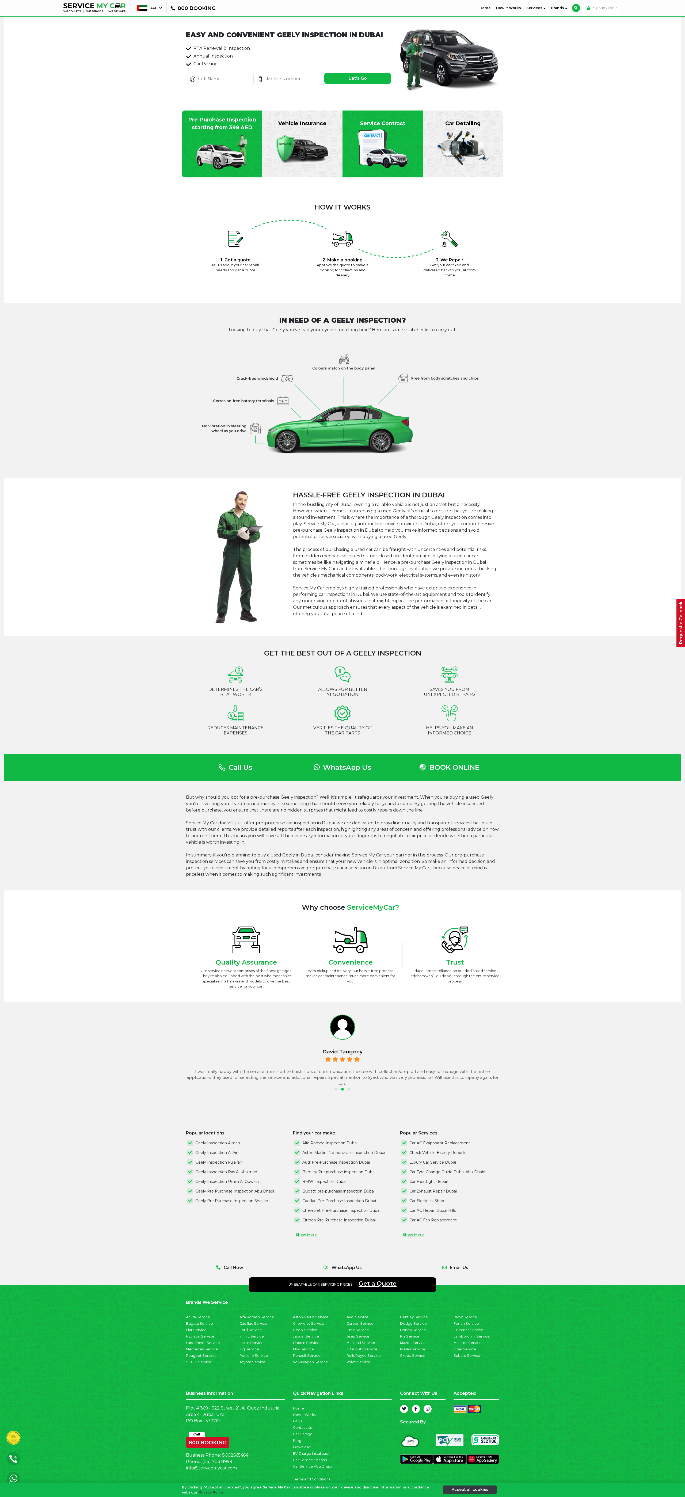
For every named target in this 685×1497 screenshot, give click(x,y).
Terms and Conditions (311, 1479)
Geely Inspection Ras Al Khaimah (226, 1172)
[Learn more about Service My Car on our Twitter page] (404, 1409)
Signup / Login (605, 8)
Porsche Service (253, 1356)
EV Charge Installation (311, 1454)
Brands (558, 8)
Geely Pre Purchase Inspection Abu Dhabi (234, 1191)
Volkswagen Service (310, 1362)
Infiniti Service (251, 1336)
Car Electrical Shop (426, 1200)
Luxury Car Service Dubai (432, 1162)
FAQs (297, 1421)
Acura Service (198, 1317)
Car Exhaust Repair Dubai (433, 1191)
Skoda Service (412, 1356)
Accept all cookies (470, 1489)
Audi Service (357, 1317)
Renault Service (307, 1356)
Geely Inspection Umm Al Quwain (227, 1181)
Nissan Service (412, 1349)
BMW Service (465, 1317)
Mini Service (303, 1349)
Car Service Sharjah (310, 1460)
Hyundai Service (200, 1336)
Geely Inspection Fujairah (218, 1162)
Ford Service (250, 1330)
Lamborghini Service (472, 1336)
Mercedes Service (202, 1349)
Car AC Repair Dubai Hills (432, 1210)
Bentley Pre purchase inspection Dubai (338, 1172)
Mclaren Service (468, 1343)
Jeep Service (358, 1336)
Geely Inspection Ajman (217, 1143)
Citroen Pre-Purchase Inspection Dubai (339, 1220)
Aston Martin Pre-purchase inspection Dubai (343, 1152)
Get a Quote (378, 1283)
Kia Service (410, 1336)
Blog (297, 1441)
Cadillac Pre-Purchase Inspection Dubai (339, 1200)
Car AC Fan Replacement (433, 1220)
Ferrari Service (466, 1323)
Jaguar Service (306, 1336)
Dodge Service (413, 1323)
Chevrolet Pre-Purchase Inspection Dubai (341, 1210)
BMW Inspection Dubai (324, 1181)
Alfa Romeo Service (256, 1317)
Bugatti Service (199, 1323)
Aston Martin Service (311, 1317)
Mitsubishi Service (362, 1349)
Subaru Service (467, 1356)
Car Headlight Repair (428, 1181)
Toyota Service (252, 1362)
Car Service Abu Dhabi (312, 1466)
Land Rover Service (203, 1343)
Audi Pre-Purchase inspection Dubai (336, 1162)
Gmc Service (358, 1330)
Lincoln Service (306, 1343)
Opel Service (465, 1349)
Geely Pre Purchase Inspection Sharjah (231, 1200)
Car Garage (303, 1434)
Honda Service (413, 1330)
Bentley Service (414, 1317)
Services (534, 8)
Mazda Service (413, 1343)
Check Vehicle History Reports (437, 1152)
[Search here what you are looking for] (576, 8)
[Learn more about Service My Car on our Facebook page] (416, 1409)
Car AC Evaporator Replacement (439, 1143)
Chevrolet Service (308, 1323)
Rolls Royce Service (364, 1356)
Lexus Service (251, 1343)
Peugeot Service (201, 1356)
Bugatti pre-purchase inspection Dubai (338, 1191)
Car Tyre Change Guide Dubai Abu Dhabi (447, 1172)
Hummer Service (468, 1330)
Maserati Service (361, 1343)
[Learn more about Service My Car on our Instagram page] (428, 1409)
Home (486, 8)
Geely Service (305, 1330)
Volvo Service (358, 1362)
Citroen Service (360, 1323)
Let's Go (358, 78)
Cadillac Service (253, 1323)
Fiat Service (196, 1330)
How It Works (508, 8)
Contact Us (302, 1428)
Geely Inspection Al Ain (216, 1152)
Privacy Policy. (211, 1492)
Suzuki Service (198, 1362)
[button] (336, 1089)
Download (302, 1447)
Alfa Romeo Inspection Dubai (329, 1143)
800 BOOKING (208, 1441)
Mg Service (249, 1349)
